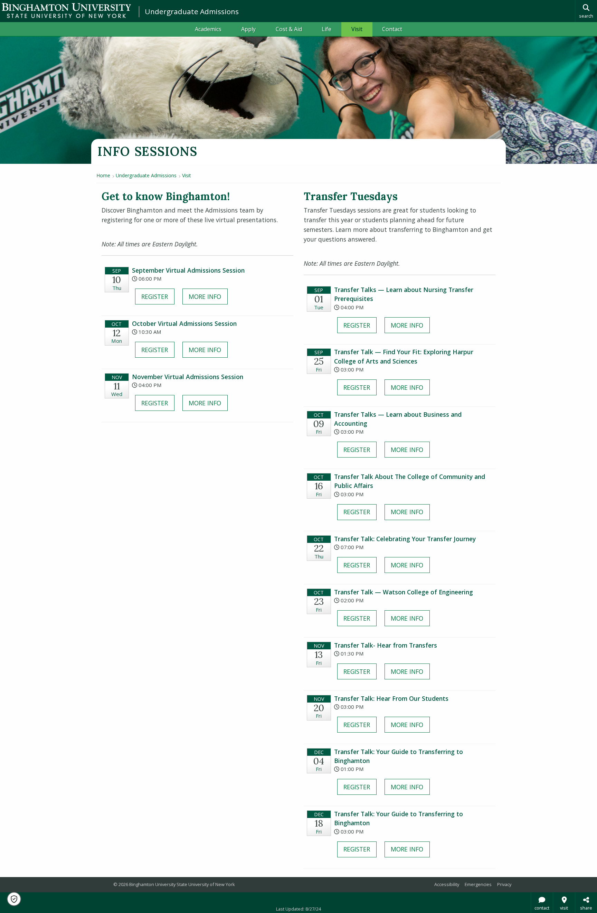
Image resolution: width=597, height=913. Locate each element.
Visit (186, 175)
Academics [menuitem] (208, 29)
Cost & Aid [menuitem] (289, 29)
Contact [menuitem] (392, 29)
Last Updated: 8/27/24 (298, 909)
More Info (205, 296)
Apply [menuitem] (248, 29)
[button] (14, 899)
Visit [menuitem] (356, 29)
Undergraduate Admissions (192, 11)
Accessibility (446, 884)
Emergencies (478, 884)
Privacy (504, 884)
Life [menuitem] (326, 29)
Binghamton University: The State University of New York (66, 10)
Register (154, 296)
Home (103, 175)
